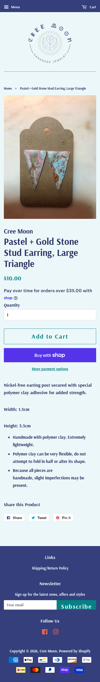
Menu (15, 7)
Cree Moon (48, 651)
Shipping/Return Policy (50, 568)
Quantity (12, 305)
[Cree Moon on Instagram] (55, 633)
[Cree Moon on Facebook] (45, 633)
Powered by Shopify (75, 651)
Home (8, 88)
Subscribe (76, 606)
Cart (92, 7)
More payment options (50, 368)
